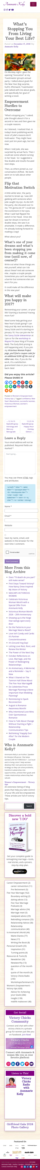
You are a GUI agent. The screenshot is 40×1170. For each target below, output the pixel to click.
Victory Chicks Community (20, 1019)
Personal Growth (15, 946)
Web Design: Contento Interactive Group (15, 1162)
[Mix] (30, 382)
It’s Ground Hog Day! (18, 642)
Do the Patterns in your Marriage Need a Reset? (20, 629)
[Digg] (14, 386)
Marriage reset (18, 912)
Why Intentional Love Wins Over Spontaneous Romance (21, 714)
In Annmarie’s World (16, 932)
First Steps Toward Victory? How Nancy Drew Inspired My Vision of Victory (21, 586)
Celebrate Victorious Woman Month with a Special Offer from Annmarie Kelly (19, 604)
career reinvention (19, 886)
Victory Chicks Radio (20, 975)
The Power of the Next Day (21, 652)
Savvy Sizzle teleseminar (19, 335)
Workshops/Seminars (21, 982)
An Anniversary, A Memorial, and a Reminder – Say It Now (22, 671)
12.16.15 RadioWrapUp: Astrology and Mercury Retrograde (12, 426)
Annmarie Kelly (11, 47)
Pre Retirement (18, 889)
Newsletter (16, 959)
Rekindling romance (20, 919)
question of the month (21, 966)
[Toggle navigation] (33, 4)
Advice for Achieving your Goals (20, 993)
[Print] (6, 390)
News (13, 939)
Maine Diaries (17, 935)
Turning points (18, 952)
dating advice (17, 899)
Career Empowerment (17, 882)
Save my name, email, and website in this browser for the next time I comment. (19, 541)
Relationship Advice (20, 922)
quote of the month (20, 972)
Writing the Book (19, 942)
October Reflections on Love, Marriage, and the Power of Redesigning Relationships (20, 660)
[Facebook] (6, 382)
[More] (10, 390)
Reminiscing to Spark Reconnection (18, 700)
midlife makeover (19, 1001)
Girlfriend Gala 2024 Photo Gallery (20, 1126)
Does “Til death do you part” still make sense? (22, 579)
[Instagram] (18, 386)
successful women (27, 401)
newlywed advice (19, 916)
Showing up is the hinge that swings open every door (20, 620)
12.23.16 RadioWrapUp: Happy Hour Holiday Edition (28, 426)
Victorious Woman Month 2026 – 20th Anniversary (21, 613)
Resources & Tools (15, 956)
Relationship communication (18, 928)
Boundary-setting (19, 896)
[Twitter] (10, 382)
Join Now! (26, 1034)
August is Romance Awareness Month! (17, 707)
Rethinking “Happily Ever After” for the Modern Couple (20, 736)
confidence (26, 398)
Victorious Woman (12, 404)
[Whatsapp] (6, 386)
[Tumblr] (30, 386)
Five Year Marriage (15, 892)
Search (29, 806)
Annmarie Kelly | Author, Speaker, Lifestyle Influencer (19, 1164)
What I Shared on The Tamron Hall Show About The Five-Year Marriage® (20, 680)
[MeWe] (26, 382)
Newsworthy (17, 962)
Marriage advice (18, 909)
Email (8, 515)
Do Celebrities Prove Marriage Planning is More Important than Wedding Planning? (21, 691)
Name (8, 506)
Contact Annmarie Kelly (9, 1167)
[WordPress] (26, 386)
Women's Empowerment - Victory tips (20, 783)
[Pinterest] (22, 382)
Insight (14, 998)
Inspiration (16, 949)
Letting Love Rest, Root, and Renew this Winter (22, 648)
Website (8, 525)
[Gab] (10, 386)
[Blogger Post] (22, 386)
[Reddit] (14, 382)
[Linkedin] (18, 382)
